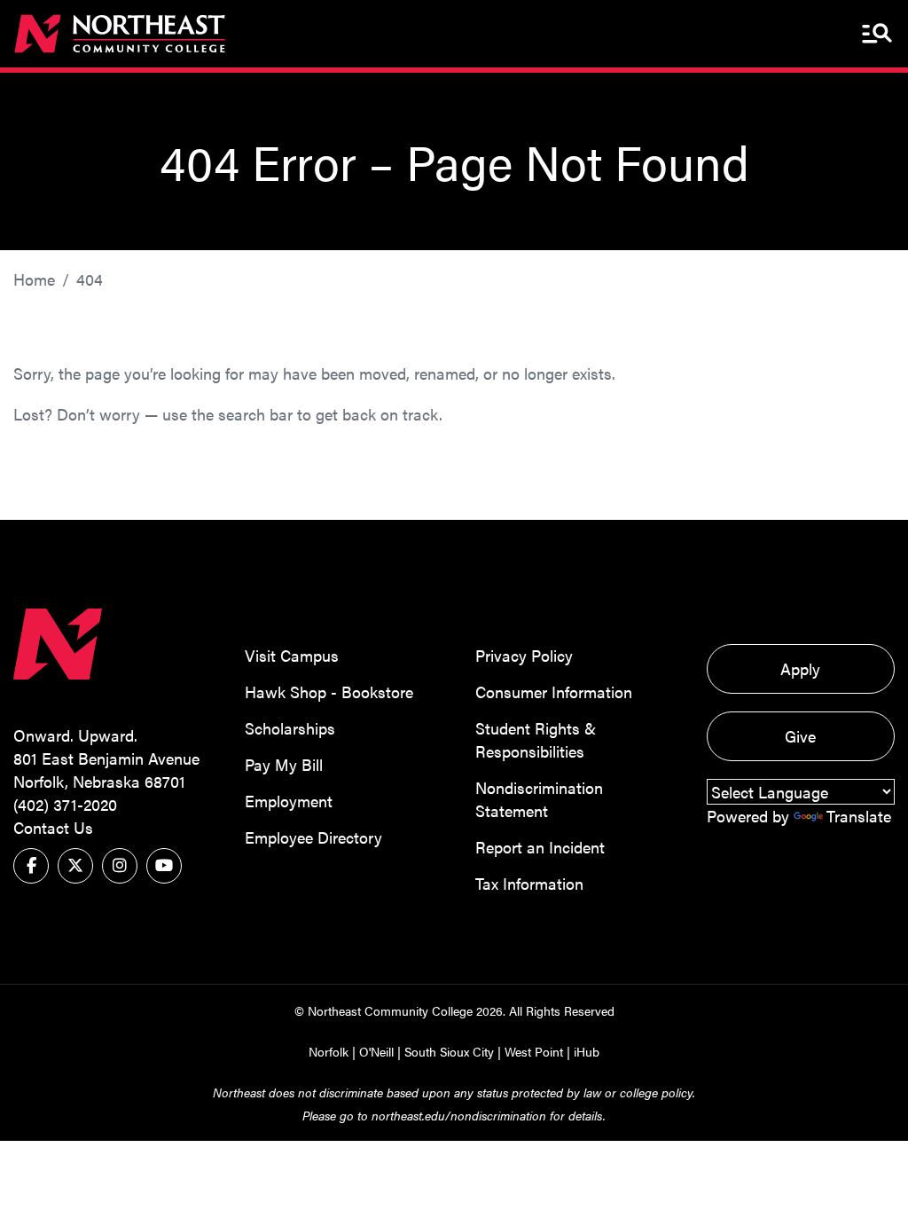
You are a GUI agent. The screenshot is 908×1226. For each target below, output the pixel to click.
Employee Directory (313, 837)
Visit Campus (292, 655)
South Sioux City (449, 1051)
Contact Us (53, 827)
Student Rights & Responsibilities (535, 739)
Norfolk (328, 1051)
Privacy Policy (524, 655)
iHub (586, 1051)
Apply (800, 668)
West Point (534, 1051)
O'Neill (376, 1051)
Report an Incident (540, 847)
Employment (289, 801)
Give (800, 736)
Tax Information (529, 883)
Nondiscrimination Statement (539, 798)
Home (34, 279)
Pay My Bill (284, 764)
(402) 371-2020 (65, 804)
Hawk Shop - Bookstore (329, 691)
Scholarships (290, 728)
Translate (858, 816)
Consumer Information (553, 691)
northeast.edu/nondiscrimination (459, 1115)
